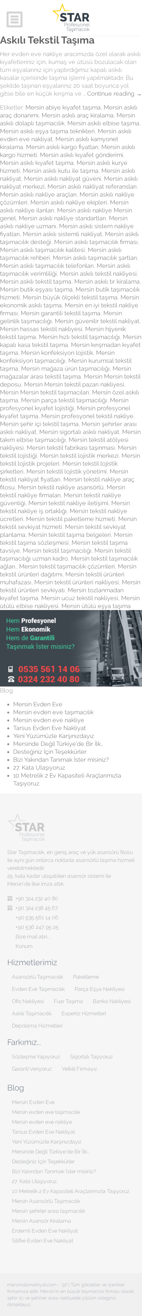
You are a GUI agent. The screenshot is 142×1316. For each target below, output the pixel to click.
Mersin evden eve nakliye (48, 720)
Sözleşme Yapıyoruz (36, 1057)
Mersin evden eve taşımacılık (53, 712)
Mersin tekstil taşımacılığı (57, 550)
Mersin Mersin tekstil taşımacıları (44, 392)
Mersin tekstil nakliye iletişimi (68, 503)
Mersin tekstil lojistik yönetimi (66, 471)
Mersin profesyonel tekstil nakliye (87, 416)
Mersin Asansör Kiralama (41, 1221)
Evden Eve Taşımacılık (38, 989)
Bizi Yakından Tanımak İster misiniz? (61, 759)
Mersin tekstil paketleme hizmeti (70, 518)
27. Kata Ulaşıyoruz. (39, 767)
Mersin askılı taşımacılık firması (96, 241)
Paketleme (86, 977)
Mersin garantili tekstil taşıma (60, 313)
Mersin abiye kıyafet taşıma (63, 107)
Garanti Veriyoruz (32, 1069)
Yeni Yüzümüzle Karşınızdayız (53, 735)
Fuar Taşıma (68, 1001)
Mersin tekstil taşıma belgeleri (69, 534)
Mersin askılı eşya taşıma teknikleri (47, 131)
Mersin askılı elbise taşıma (103, 123)
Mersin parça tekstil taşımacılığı (64, 400)
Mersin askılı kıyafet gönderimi (81, 154)
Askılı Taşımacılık (32, 1013)
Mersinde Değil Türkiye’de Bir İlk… (58, 743)
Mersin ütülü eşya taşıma (96, 605)
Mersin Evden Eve (37, 704)
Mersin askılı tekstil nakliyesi (98, 273)
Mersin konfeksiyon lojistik (57, 352)
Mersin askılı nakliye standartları (62, 218)
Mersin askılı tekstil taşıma (35, 281)
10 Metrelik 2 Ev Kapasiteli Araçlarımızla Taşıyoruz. (71, 1191)
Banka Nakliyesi (112, 1001)
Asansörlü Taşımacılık (37, 977)
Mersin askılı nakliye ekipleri (68, 202)
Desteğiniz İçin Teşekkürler (50, 751)
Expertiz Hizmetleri (83, 1013)
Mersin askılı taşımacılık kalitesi (42, 249)
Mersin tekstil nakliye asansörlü (61, 487)
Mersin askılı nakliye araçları (38, 194)
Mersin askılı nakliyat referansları (92, 186)
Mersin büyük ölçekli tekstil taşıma (70, 297)
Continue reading (114, 93)
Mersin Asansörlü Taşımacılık (46, 1201)
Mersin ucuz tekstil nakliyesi (79, 598)
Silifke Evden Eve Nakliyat (42, 1241)
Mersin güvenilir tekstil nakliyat (97, 321)
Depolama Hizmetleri (37, 1026)
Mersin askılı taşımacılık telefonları (47, 265)
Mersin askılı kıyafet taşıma (37, 162)
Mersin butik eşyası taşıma (36, 289)
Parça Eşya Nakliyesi (99, 989)
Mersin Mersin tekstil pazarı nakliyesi (74, 384)
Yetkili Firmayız (79, 1069)
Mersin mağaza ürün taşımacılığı (65, 368)
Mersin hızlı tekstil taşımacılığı (79, 336)
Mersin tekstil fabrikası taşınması (71, 447)
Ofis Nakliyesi (28, 1001)
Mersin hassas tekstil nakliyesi (41, 328)
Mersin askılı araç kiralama (78, 115)
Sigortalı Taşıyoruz (91, 1057)
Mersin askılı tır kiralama (107, 281)
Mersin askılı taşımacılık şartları (95, 257)
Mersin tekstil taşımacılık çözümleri (67, 566)
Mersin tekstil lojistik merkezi (79, 455)
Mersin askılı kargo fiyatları (62, 146)
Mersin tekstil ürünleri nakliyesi (76, 582)
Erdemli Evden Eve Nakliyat (45, 1231)
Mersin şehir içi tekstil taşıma (39, 423)
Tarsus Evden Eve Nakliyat (49, 727)
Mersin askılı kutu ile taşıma (60, 170)
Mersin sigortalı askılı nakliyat (79, 431)
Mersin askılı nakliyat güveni (62, 178)
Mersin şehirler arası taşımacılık (48, 1211)
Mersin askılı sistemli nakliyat (62, 233)
